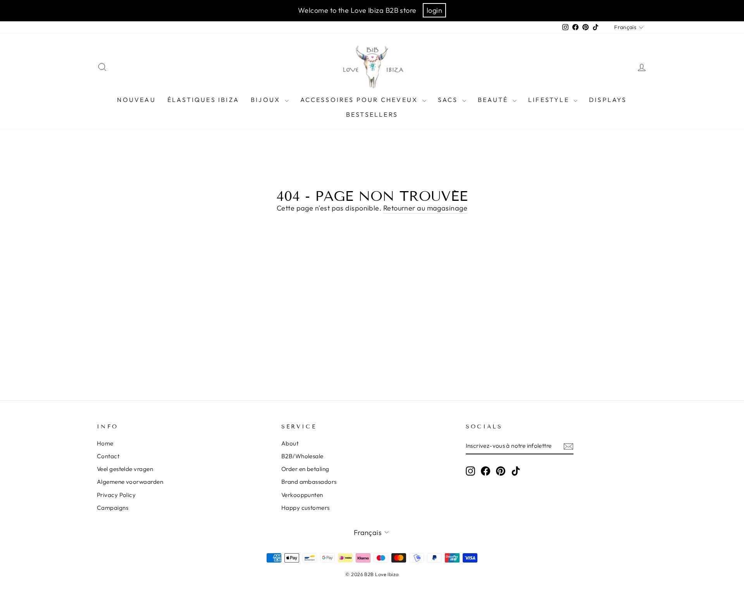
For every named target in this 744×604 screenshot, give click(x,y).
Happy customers (305, 507)
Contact (108, 456)
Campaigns (112, 507)
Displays (608, 100)
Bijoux (266, 100)
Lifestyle (550, 100)
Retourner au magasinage (425, 208)
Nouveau (136, 100)
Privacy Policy (116, 495)
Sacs (449, 100)
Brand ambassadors (309, 481)
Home (105, 443)
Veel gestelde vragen (125, 469)
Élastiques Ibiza (203, 100)
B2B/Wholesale (302, 456)
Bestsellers (372, 114)
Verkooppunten (302, 495)
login (434, 10)
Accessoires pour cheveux (360, 100)
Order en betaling (305, 469)
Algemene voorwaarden (130, 481)
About (289, 443)
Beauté (494, 100)
